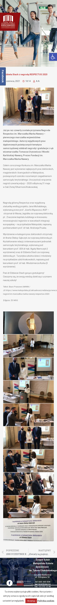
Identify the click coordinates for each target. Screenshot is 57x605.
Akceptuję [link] (31, 601)
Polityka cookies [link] (45, 600)
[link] (53, 57)
